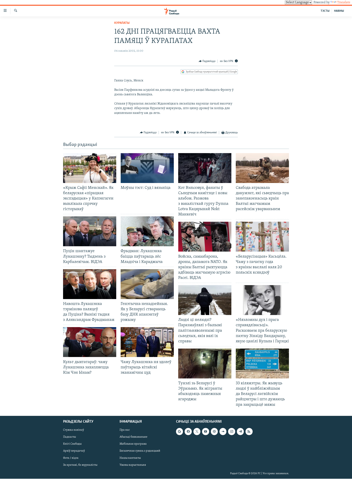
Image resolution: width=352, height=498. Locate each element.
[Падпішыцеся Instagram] (231, 431)
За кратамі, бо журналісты (80, 464)
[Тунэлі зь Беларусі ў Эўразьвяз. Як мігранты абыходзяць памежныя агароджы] (204, 363)
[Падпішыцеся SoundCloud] (222, 431)
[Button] (207, 61)
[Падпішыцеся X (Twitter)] (196, 431)
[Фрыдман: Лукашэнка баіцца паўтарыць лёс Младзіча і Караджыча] (147, 231)
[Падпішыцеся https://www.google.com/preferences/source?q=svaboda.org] (179, 431)
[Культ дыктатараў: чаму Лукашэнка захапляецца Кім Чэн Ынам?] (89, 342)
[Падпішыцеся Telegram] (240, 431)
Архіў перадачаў (74, 450)
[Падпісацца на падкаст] (214, 431)
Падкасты (69, 436)
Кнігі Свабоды (72, 443)
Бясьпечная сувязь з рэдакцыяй (140, 450)
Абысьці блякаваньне (133, 436)
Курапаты (122, 23)
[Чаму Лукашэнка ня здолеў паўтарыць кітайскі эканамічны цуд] (147, 342)
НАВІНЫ (339, 11)
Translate (343, 2)
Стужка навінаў (73, 430)
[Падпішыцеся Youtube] (205, 431)
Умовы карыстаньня (133, 464)
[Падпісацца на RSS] (248, 431)
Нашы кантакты (130, 457)
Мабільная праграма (133, 443)
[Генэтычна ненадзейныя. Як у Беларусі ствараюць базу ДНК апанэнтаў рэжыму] (147, 284)
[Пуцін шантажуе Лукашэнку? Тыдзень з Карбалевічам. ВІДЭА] (89, 231)
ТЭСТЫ (325, 11)
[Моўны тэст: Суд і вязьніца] (147, 168)
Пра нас (125, 430)
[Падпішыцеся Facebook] (188, 431)
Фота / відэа (70, 457)
